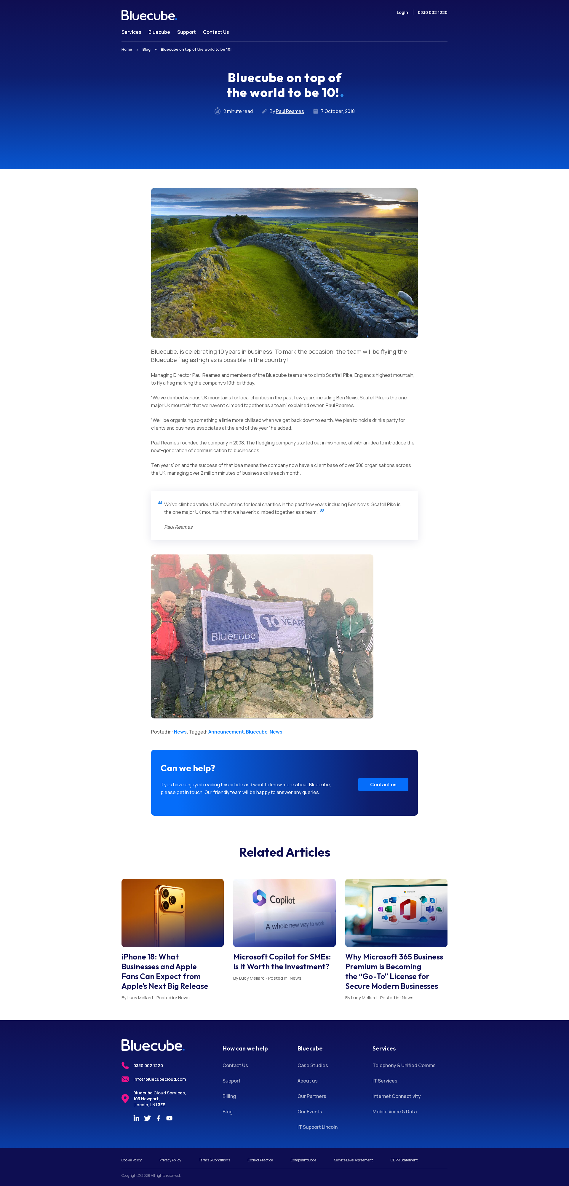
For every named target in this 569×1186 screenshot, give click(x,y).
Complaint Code (303, 1160)
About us (308, 1080)
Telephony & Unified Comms (404, 1065)
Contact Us (235, 1065)
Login (402, 12)
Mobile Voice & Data (395, 1111)
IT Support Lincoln (318, 1127)
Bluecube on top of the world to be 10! (196, 49)
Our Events (310, 1111)
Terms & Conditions (214, 1160)
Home (127, 49)
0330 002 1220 (432, 12)
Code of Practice (260, 1160)
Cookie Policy (132, 1160)
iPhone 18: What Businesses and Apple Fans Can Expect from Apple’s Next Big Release (165, 971)
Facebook (158, 1118)
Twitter (147, 1118)
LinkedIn (136, 1118)
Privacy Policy (170, 1160)
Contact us (383, 784)
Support (232, 1080)
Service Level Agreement (353, 1160)
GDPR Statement (404, 1160)
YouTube (169, 1118)
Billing (229, 1096)
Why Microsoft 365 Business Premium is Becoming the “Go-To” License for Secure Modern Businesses (394, 971)
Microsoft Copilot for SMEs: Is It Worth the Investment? (282, 961)
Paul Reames (290, 111)
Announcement (226, 732)
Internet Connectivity (397, 1096)
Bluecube (257, 732)
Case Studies (313, 1065)
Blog (147, 49)
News (180, 732)
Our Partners (312, 1096)
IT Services (385, 1080)
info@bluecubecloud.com (159, 1079)
